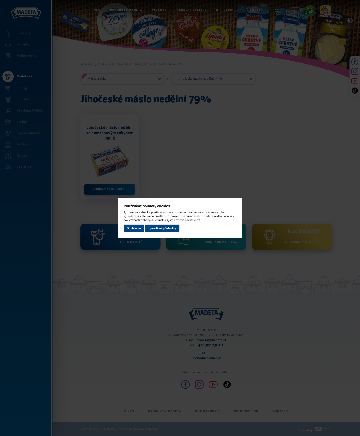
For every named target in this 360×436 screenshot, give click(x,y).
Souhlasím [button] (134, 228)
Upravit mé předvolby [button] (162, 228)
